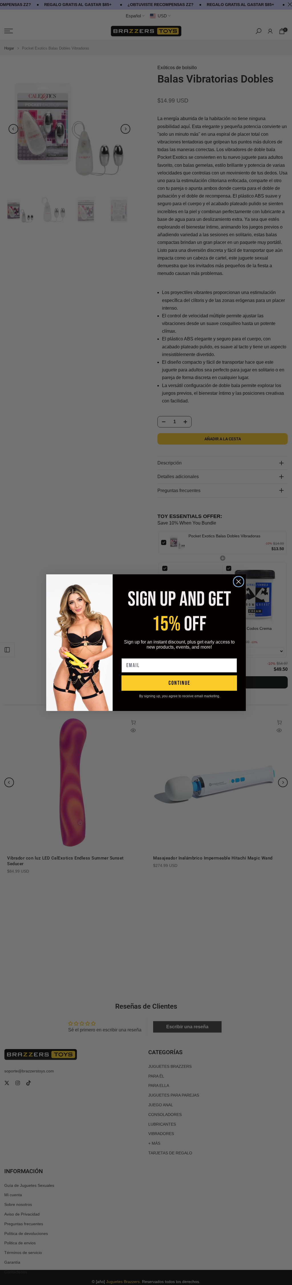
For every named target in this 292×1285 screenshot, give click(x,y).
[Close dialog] (239, 582)
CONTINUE (179, 683)
